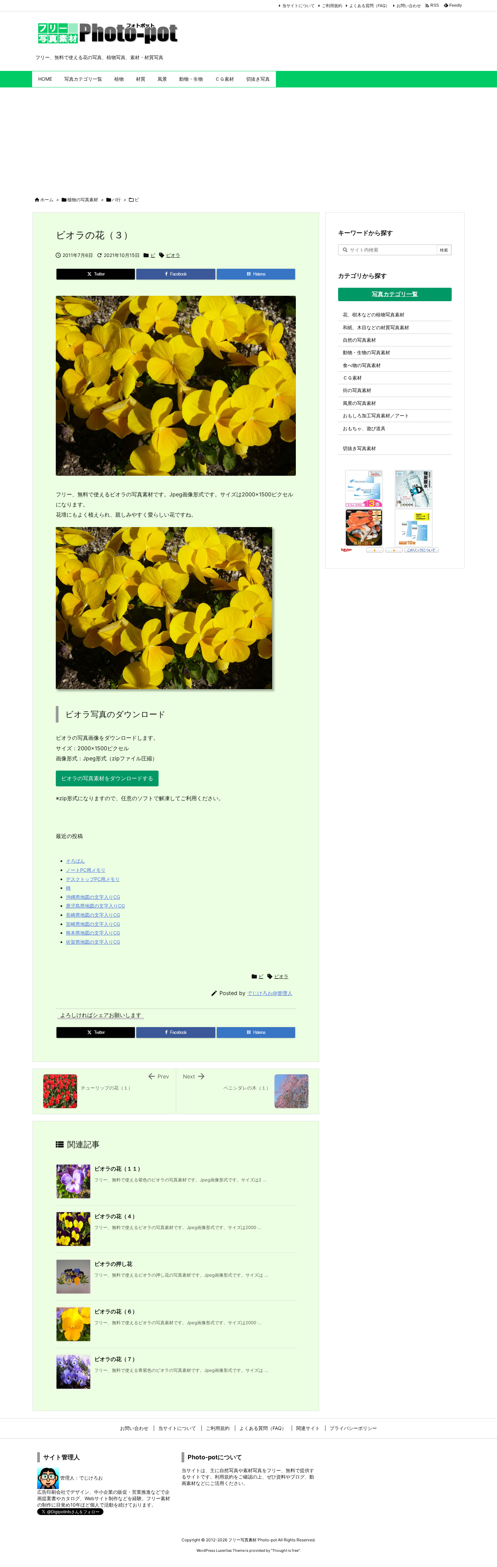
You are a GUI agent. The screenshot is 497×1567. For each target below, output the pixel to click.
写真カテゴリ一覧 (395, 294)
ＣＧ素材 (352, 378)
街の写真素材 (357, 390)
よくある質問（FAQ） (369, 5)
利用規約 (224, 1477)
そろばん (75, 861)
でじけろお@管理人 (269, 993)
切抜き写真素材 (359, 448)
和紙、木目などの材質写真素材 (376, 327)
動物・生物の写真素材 (366, 352)
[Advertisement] (248, 138)
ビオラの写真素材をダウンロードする (107, 778)
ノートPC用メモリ (85, 870)
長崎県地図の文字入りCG (93, 915)
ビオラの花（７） (116, 1359)
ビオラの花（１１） (118, 1168)
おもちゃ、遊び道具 (364, 428)
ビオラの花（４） (116, 1216)
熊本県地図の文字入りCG (93, 933)
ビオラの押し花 (113, 1263)
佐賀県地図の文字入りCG (93, 942)
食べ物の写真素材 (362, 365)
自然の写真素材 (359, 340)
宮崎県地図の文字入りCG (93, 924)
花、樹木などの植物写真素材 (373, 314)
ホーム (46, 199)
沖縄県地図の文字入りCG (93, 897)
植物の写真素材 (82, 199)
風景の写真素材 (359, 403)
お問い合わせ (409, 5)
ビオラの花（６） (116, 1311)
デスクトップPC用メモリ (93, 879)
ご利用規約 (332, 5)
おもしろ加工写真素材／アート (376, 415)
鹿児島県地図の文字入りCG (95, 906)
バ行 (116, 199)
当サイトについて (298, 5)
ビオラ (173, 255)
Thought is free (285, 1550)
